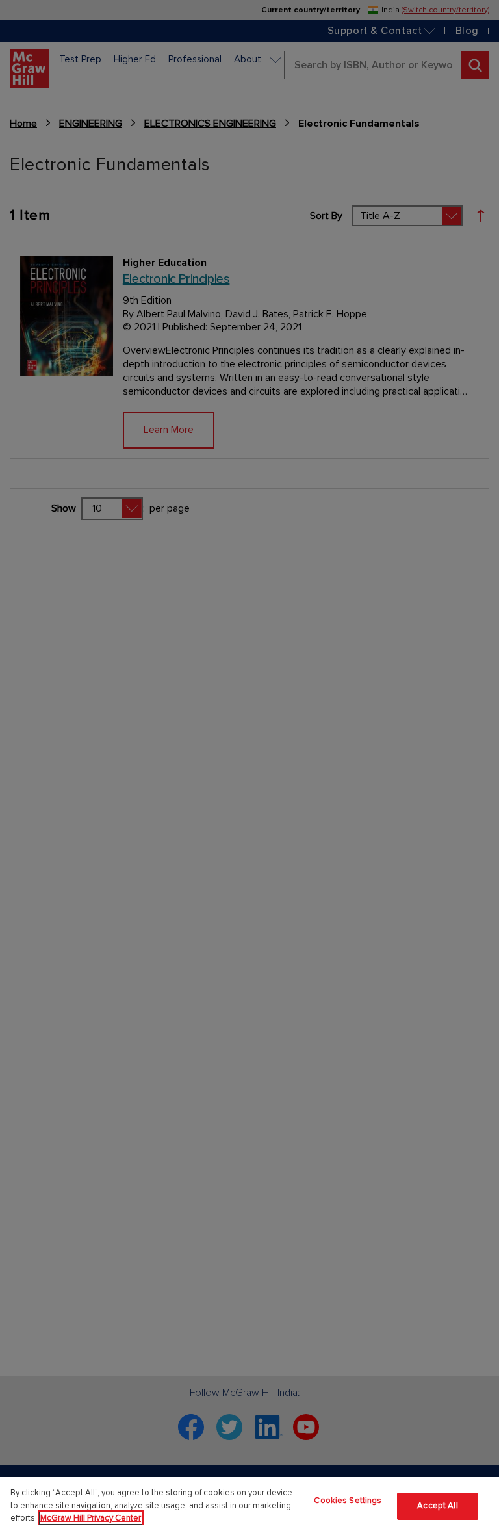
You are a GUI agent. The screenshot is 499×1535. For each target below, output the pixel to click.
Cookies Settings (347, 1500)
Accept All (437, 1506)
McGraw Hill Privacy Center (90, 1518)
